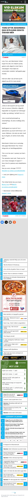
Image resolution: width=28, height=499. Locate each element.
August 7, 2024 (6, 193)
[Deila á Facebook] (2, 222)
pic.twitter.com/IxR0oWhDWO (16, 171)
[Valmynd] (25, 1)
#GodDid (4, 171)
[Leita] (21, 1)
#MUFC (14, 184)
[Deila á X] (6, 222)
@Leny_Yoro (5, 184)
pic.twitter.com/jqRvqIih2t (9, 187)
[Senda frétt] (10, 222)
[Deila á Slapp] (14, 222)
